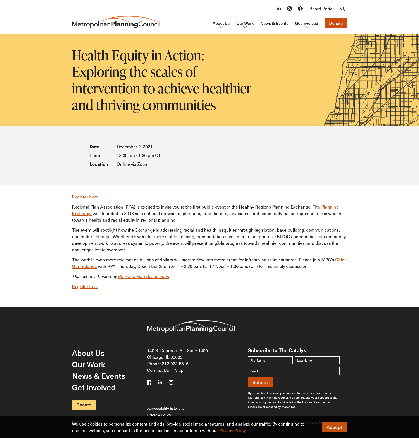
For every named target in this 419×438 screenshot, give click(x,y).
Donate (336, 23)
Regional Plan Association (143, 276)
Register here (85, 196)
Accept (334, 427)
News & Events (274, 23)
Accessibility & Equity (166, 408)
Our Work (88, 364)
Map (179, 370)
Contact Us (158, 370)
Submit (260, 382)
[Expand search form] (342, 9)
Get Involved (94, 387)
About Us (88, 353)
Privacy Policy (232, 430)
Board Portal (321, 8)
